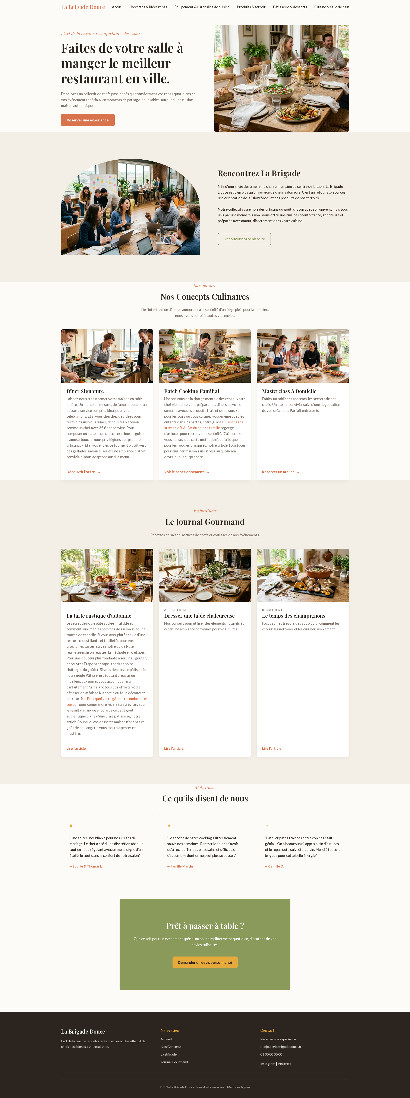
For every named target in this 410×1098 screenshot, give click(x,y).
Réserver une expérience (88, 120)
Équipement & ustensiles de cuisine (202, 7)
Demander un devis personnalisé (205, 962)
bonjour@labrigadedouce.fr (281, 1046)
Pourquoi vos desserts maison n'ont (105, 722)
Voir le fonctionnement (184, 472)
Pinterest (284, 1064)
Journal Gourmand (174, 1062)
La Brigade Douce (83, 7)
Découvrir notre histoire (244, 239)
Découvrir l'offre (80, 472)
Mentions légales (238, 1087)
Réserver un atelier (278, 472)
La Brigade (169, 1054)
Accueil (117, 7)
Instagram (267, 1064)
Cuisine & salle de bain (331, 7)
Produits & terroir (251, 7)
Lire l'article (76, 748)
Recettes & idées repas (149, 7)
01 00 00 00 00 (271, 1054)
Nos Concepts (171, 1046)
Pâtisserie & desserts (290, 7)
